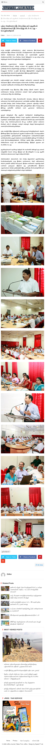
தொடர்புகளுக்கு (24, 741)
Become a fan (41, 7)
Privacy (15, 741)
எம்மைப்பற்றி (35, 741)
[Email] (3, 45)
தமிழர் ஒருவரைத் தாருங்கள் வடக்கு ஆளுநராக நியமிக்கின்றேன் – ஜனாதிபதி (19, 683)
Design (31, 744)
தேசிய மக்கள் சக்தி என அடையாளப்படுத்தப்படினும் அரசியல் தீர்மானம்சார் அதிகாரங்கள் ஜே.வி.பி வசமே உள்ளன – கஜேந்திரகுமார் (21, 676)
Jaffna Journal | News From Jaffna (17, 744)
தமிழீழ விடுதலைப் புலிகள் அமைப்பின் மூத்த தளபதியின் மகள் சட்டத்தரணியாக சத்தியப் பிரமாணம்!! (22, 689)
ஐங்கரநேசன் (6, 551)
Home (15, 15)
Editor (3, 35)
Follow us (34, 7)
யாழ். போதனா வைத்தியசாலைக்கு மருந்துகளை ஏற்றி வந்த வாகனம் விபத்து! (26, 596)
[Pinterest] (40, 41)
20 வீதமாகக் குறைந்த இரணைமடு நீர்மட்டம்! (24, 615)
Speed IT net (39, 744)
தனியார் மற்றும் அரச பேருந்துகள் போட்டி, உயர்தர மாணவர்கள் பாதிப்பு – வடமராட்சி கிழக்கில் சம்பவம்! (26, 589)
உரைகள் (22, 15)
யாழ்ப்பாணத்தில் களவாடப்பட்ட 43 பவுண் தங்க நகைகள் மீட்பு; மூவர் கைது (25, 603)
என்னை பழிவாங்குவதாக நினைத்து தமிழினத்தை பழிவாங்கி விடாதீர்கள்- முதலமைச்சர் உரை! (20, 665)
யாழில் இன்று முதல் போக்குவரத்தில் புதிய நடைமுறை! (21, 670)
